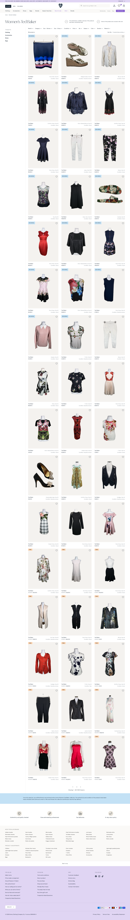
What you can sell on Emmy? (12, 889)
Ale (79, 28)
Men (14, 6)
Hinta (74, 28)
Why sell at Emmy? (10, 884)
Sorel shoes (28, 838)
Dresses (7, 855)
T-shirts (68, 852)
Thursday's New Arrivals (43, 889)
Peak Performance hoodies (72, 832)
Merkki (30, 28)
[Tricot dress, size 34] (76, 522)
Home (6, 14)
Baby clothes (28, 855)
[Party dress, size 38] (110, 242)
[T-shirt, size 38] (76, 382)
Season (86, 28)
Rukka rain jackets (29, 841)
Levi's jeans (89, 832)
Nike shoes (109, 836)
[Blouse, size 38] (110, 55)
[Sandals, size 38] (110, 195)
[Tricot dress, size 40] (43, 288)
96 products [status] (31, 32)
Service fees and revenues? (12, 892)
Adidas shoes (49, 836)
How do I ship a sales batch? (12, 895)
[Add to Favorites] (56, 36)
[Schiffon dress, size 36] (110, 101)
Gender (99, 28)
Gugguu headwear (50, 841)
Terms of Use (106, 914)
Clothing (7, 11)
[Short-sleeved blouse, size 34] (43, 428)
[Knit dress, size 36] (76, 569)
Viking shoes (69, 838)
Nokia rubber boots (91, 838)
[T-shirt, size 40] (76, 335)
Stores (108, 11)
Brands (37, 11)
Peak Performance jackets (11, 836)
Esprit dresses (49, 834)
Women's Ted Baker (12, 14)
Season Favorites (46, 11)
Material (106, 28)
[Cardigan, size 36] (43, 662)
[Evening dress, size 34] (110, 709)
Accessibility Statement (118, 914)
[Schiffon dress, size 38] (43, 101)
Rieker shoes (8, 838)
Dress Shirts (69, 855)
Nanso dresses (29, 834)
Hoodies (108, 852)
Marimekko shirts (110, 832)
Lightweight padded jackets (113, 848)
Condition (66, 28)
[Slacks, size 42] (43, 709)
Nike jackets (89, 834)
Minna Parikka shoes (91, 836)
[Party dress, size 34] (76, 615)
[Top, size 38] (43, 195)
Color (92, 28)
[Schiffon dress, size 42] (76, 475)
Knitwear (88, 852)
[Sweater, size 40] (43, 335)
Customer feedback (73, 875)
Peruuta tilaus (41, 881)
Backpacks (28, 857)
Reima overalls (109, 838)
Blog (113, 11)
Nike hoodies (49, 832)
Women (8, 6)
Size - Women (47, 28)
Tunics (47, 855)
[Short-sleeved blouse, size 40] (76, 242)
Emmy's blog (71, 881)
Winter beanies (90, 850)
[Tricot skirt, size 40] (43, 55)
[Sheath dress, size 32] (43, 756)
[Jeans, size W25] (76, 148)
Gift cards (48, 857)
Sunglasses (109, 855)
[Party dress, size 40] (43, 242)
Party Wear (28, 852)
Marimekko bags (70, 841)
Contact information (73, 886)
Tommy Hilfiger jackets (30, 836)
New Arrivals (58, 11)
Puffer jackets (89, 848)
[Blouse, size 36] (110, 615)
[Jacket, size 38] (76, 709)
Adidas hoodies (9, 832)
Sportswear (48, 852)
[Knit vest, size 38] (43, 615)
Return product (41, 878)
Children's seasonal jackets (31, 850)
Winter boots (49, 850)
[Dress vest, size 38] (76, 195)
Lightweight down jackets (11, 850)
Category (37, 28)
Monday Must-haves (30, 848)
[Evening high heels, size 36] (43, 475)
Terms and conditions (43, 875)
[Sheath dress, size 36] (76, 428)
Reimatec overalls (9, 841)
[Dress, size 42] (43, 382)
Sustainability (71, 884)
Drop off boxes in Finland (11, 881)
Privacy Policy (96, 914)
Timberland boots (50, 838)
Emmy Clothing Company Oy (16, 914)
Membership (103, 11)
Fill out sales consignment (12, 878)
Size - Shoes (57, 28)
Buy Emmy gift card (42, 892)
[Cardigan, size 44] (110, 475)
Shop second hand (42, 884)
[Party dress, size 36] (43, 148)
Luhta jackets (109, 834)
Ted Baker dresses (70, 834)
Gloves (108, 850)
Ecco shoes (68, 836)
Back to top (65, 863)
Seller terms (8, 875)
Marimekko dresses (10, 834)
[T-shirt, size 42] (110, 428)
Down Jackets (69, 848)
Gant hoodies (28, 832)
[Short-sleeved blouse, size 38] (76, 101)
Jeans (6, 852)
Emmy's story (71, 878)
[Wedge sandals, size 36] (76, 55)
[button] (124, 5)
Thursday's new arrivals (51, 848)
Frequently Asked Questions (12, 898)
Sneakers (68, 850)
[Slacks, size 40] (110, 148)
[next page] (80, 786)
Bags (31, 11)
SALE (66, 11)
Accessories (16, 11)
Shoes (24, 11)
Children (20, 6)
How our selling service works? (13, 886)
